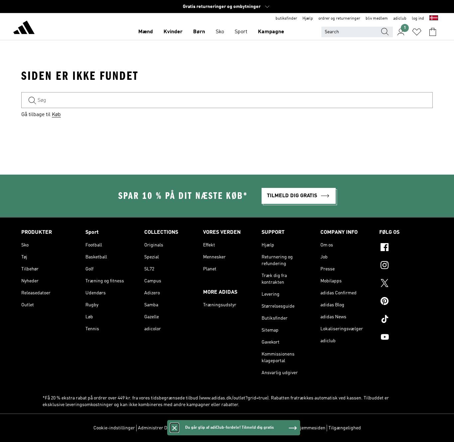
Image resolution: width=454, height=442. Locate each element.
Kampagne (271, 32)
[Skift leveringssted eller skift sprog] (434, 18)
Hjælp (307, 19)
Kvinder (173, 32)
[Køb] (24, 29)
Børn (199, 32)
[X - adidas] (406, 284)
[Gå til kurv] (433, 32)
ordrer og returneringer (339, 19)
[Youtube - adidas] (406, 338)
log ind (418, 19)
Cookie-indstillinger (114, 428)
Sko (220, 32)
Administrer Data (155, 428)
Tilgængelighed (344, 428)
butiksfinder (286, 19)
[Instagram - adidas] (406, 266)
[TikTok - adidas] (406, 320)
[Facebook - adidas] (406, 248)
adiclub (399, 19)
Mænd (145, 32)
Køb (56, 114)
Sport (241, 32)
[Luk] (174, 427)
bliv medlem (377, 19)
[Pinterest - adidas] (406, 302)
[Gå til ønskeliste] (417, 32)
